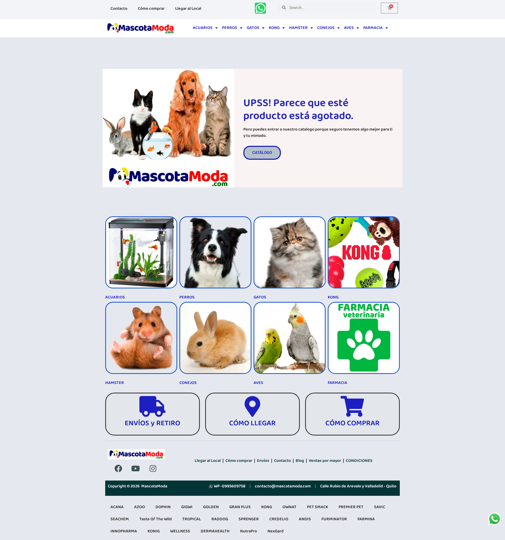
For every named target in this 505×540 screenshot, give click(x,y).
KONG (274, 27)
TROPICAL (191, 519)
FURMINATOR (334, 519)
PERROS (229, 27)
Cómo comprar (151, 8)
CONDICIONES (359, 460)
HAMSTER (298, 27)
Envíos (263, 460)
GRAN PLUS (240, 507)
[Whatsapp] (260, 8)
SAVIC (379, 507)
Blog (300, 460)
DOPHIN (163, 507)
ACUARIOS (203, 27)
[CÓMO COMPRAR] (352, 406)
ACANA (117, 507)
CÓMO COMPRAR (352, 423)
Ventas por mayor (325, 460)
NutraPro (248, 531)
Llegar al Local (188, 8)
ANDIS (305, 519)
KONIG (154, 531)
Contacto (118, 8)
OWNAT (289, 507)
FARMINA (366, 519)
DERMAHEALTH (215, 531)
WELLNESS (180, 531)
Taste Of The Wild (155, 519)
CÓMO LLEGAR (252, 423)
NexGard (275, 531)
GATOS (253, 27)
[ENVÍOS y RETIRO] (152, 406)
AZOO (139, 507)
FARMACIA (373, 27)
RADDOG (219, 519)
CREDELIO (278, 519)
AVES (349, 27)
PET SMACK (317, 507)
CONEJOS (326, 27)
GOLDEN (211, 507)
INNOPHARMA (123, 531)
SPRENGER (249, 519)
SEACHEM (119, 519)
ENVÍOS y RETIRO (152, 423)
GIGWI (187, 507)
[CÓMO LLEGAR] (252, 406)
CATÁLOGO (262, 152)
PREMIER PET (351, 507)
